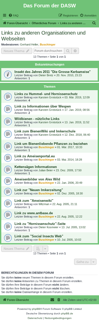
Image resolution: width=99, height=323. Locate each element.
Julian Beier (46, 170)
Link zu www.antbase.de (33, 213)
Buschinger (47, 44)
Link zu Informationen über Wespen (42, 106)
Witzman (44, 204)
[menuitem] (13, 15)
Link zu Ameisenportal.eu (34, 156)
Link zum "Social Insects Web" (38, 236)
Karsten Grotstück (50, 97)
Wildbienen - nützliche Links (36, 119)
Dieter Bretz (46, 75)
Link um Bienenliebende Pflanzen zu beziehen (51, 144)
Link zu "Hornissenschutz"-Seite (39, 224)
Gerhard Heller (29, 44)
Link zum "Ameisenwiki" (33, 201)
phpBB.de (67, 313)
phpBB (36, 308)
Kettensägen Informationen (35, 167)
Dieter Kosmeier (48, 227)
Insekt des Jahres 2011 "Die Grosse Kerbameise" (52, 72)
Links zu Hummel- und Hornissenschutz (46, 94)
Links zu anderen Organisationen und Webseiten (43, 35)
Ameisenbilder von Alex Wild (37, 179)
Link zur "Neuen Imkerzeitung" (38, 190)
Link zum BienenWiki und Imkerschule (44, 131)
